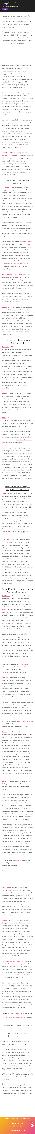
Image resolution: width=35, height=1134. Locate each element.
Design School (19, 529)
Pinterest (20, 263)
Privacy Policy (21, 1121)
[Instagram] (14, 1126)
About (7, 1118)
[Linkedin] (17, 1126)
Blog (21, 241)
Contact (15, 1118)
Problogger (6, 187)
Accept (4, 9)
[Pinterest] (20, 1126)
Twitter (13, 263)
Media (11, 1121)
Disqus (4, 920)
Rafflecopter (6, 887)
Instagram (6, 263)
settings (15, 6)
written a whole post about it (16, 1017)
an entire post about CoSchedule (19, 618)
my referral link (25, 721)
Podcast (29, 241)
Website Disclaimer (17, 1123)
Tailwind (5, 678)
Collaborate (25, 1118)
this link (18, 860)
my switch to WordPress (14, 961)
